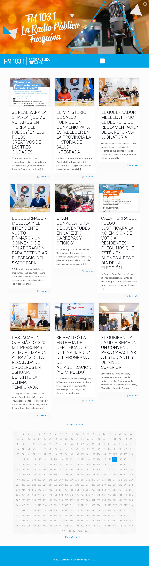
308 (131, 500)
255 (82, 490)
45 (18, 444)
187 (71, 475)
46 (23, 444)
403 (50, 526)
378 (34, 520)
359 (50, 515)
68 (23, 449)
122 (77, 459)
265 (18, 495)
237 (104, 485)
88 (131, 449)
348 (109, 510)
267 (28, 495)
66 (131, 444)
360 (55, 515)
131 (125, 459)
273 (61, 495)
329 (125, 505)
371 (115, 515)
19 (115, 434)
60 (98, 444)
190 (88, 475)
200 (23, 480)
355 (28, 515)
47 (29, 444)
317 (61, 505)
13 (82, 434)
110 (131, 454)
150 (109, 464)
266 (23, 495)
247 (39, 490)
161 (50, 469)
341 (71, 510)
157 (28, 469)
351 (125, 510)
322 (88, 505)
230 (66, 485)
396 (131, 520)
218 (120, 480)
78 (77, 449)
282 (109, 495)
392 (109, 520)
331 (18, 510)
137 (39, 464)
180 (34, 475)
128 (109, 459)
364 (77, 515)
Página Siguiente (73, 537)
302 (98, 500)
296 (66, 500)
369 (104, 515)
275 (71, 495)
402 (45, 526)
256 (88, 490)
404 (55, 526)
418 (131, 526)
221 (18, 485)
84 (109, 449)
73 (50, 449)
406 (66, 526)
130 (120, 459)
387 (82, 520)
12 (77, 434)
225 (39, 485)
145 (82, 464)
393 (115, 520)
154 (131, 464)
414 (109, 526)
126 (98, 459)
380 (45, 520)
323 (93, 505)
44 (131, 439)
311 (28, 505)
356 (34, 515)
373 (125, 515)
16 (98, 434)
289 (28, 500)
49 (39, 444)
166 (77, 469)
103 (93, 454)
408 (77, 526)
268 (34, 495)
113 (28, 459)
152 (120, 464)
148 (98, 464)
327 (115, 505)
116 (45, 459)
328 (120, 505)
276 (77, 495)
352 (131, 510)
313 (39, 505)
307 (125, 500)
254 (77, 490)
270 (45, 495)
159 (39, 469)
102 (88, 454)
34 (77, 439)
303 (104, 500)
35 (82, 439)
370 (109, 515)
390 (98, 520)
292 (45, 500)
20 (120, 434)
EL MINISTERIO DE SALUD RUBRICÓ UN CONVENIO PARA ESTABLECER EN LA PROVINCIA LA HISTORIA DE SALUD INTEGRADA (73, 132)
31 (61, 439)
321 (82, 505)
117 (50, 459)
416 (120, 526)
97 (61, 454)
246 (34, 490)
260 (109, 490)
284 (120, 495)
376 (23, 520)
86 (120, 449)
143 (71, 464)
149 (104, 464)
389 (93, 520)
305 (115, 500)
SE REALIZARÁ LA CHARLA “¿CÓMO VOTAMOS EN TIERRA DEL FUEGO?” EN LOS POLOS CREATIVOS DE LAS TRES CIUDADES (29, 132)
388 (88, 520)
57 (82, 444)
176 (131, 469)
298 (77, 500)
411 (93, 526)
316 (55, 505)
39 (104, 439)
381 (50, 520)
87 (125, 449)
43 (125, 439)
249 (50, 490)
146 (88, 464)
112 (23, 459)
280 (98, 495)
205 (50, 480)
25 (29, 439)
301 (93, 500)
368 (98, 515)
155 (18, 469)
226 (45, 485)
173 (115, 469)
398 (23, 526)
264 (131, 490)
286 (131, 495)
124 (88, 459)
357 (39, 515)
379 (39, 520)
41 (115, 439)
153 (125, 464)
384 (66, 520)
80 (88, 449)
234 (88, 485)
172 (109, 469)
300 (88, 500)
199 (18, 480)
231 (71, 485)
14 (88, 434)
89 (18, 454)
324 (98, 505)
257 (93, 490)
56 (77, 444)
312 (34, 505)
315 (50, 505)
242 (131, 485)
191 (93, 475)
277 (82, 495)
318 (66, 505)
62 (109, 444)
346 (98, 510)
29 (50, 439)
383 (61, 520)
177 (18, 475)
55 (72, 444)
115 (39, 459)
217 (115, 480)
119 (61, 459)
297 (71, 500)
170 (98, 469)
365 (82, 515)
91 (29, 454)
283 (115, 495)
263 (125, 490)
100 (77, 454)
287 (18, 500)
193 (104, 475)
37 (93, 439)
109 (125, 454)
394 (120, 520)
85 (115, 449)
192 (98, 475)
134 (23, 464)
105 (104, 454)
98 (66, 454)
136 (34, 464)
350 (120, 510)
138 (45, 464)
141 (61, 464)
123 (82, 459)
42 (120, 439)
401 (39, 526)
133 (18, 464)
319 (71, 505)
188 (77, 475)
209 (71, 480)
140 (55, 464)
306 (120, 500)
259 (104, 490)
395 (125, 520)
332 (23, 510)
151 (115, 464)
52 (55, 444)
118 (55, 459)
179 (28, 475)
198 (131, 475)
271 (50, 495)
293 (50, 500)
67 (18, 449)
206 (55, 480)
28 (45, 439)
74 (55, 449)
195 (115, 475)
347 (104, 510)
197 (125, 475)
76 (66, 449)
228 (55, 485)
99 (72, 454)
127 (104, 459)
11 (72, 434)
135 (28, 464)
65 (125, 444)
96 (55, 454)
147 (93, 464)
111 (18, 459)
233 (82, 485)
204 (45, 480)
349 (115, 510)
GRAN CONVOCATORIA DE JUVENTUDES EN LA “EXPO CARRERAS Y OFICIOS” (73, 231)
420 (69, 531)
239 (115, 485)
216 (109, 480)
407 (71, 526)
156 (23, 469)
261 (115, 490)
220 (131, 480)
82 (98, 449)
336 (45, 510)
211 (82, 480)
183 (50, 475)
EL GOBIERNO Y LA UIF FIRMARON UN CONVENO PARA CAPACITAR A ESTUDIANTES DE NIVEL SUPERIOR (118, 352)
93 (39, 454)
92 (34, 454)
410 (88, 526)
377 (28, 520)
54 (66, 444)
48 (34, 444)
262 (120, 490)
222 (23, 485)
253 (71, 490)
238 (109, 485)
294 (55, 500)
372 (120, 515)
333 (28, 510)
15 (93, 434)
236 (98, 485)
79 (82, 449)
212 (88, 480)
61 (104, 444)
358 (45, 515)
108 (120, 454)
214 (98, 480)
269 (39, 495)
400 (34, 526)
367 (93, 515)
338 (55, 510)
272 (55, 495)
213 (93, 480)
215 (104, 480)
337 (50, 510)
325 (104, 505)
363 (71, 515)
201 (28, 480)
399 (28, 526)
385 (71, 520)
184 (55, 475)
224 (34, 485)
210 (77, 480)
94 (45, 454)
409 (82, 526)
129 (115, 459)
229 (61, 485)
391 (104, 520)
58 (88, 444)
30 (55, 439)
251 (61, 490)
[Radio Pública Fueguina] (27, 61)
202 (34, 480)
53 (61, 444)
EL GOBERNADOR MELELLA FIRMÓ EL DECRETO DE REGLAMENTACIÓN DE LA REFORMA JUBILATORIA (120, 125)
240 (120, 485)
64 (120, 444)
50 (45, 444)
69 (29, 449)
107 (115, 454)
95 (50, 454)
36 (88, 439)
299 (82, 500)
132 (131, 459)
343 (82, 510)
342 (77, 510)
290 (34, 500)
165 (71, 469)
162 (55, 469)
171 (104, 469)
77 (72, 449)
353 (18, 515)
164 (66, 469)
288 (23, 500)
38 (98, 439)
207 (61, 480)
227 (50, 485)
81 (93, 449)
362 (66, 515)
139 (50, 464)
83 (104, 449)
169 (93, 469)
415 (115, 526)
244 (23, 490)
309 (18, 505)
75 (61, 449)
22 (131, 434)
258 (98, 490)
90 (23, 454)
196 (120, 475)
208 (66, 480)
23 (18, 439)
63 (115, 444)
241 (125, 485)
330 (131, 505)
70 (34, 449)
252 (66, 490)
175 (125, 469)
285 (125, 495)
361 (61, 515)
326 (109, 505)
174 (120, 469)
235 (93, 485)
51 (50, 444)
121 (71, 459)
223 (28, 485)
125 (93, 459)
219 (125, 480)
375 (18, 520)
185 (61, 475)
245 (28, 490)
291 (39, 500)
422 (80, 531)
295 (61, 500)
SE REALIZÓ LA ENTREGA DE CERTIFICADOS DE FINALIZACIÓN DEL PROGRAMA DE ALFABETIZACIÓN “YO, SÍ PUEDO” (74, 355)
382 (55, 520)
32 (66, 439)
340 (66, 510)
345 (93, 510)
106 (109, 454)
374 (131, 515)
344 (88, 510)
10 (66, 434)
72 (45, 449)
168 (88, 469)
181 (39, 475)
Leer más (44, 176)
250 (55, 490)
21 (125, 434)
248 (45, 490)
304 (109, 500)
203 (39, 480)
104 (98, 454)
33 (72, 439)
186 (66, 475)
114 (34, 459)
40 (109, 439)
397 (18, 526)
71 (39, 449)
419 (63, 531)
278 (88, 495)
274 (66, 495)
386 (77, 520)
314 (45, 505)
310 (23, 505)
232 (77, 485)
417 (125, 526)
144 (77, 464)
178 (23, 475)
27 (39, 439)
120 (66, 459)
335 (39, 510)
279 (93, 495)
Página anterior (76, 424)
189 (82, 475)
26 (34, 439)
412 (98, 526)
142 (66, 464)
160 (45, 469)
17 (104, 434)
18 (109, 434)
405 (61, 526)
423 (85, 531)
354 (23, 515)
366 (88, 515)
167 (82, 469)
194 (109, 475)
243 (18, 490)
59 (93, 444)
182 (45, 475)
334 (34, 510)
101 (82, 454)
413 (104, 526)
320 (77, 505)
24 (23, 439)
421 (74, 531)
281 (104, 495)
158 (34, 469)
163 (61, 469)
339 (61, 510)
